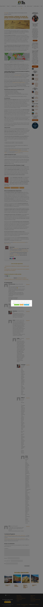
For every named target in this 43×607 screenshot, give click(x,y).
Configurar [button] (21, 304)
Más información (26, 304)
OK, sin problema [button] (17, 304)
